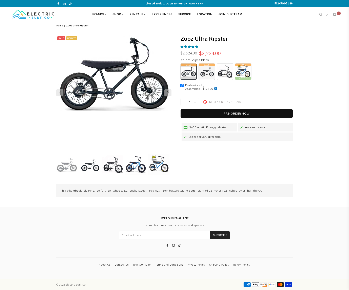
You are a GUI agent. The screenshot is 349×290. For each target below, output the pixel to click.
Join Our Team (230, 14)
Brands (98, 14)
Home (59, 25)
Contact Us (121, 264)
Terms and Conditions (169, 264)
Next (167, 92)
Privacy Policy (196, 264)
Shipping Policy (219, 264)
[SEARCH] (320, 14)
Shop (117, 14)
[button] (190, 47)
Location (204, 14)
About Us (104, 264)
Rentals (136, 14)
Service (184, 14)
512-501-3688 (283, 3)
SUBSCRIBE (220, 235)
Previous (59, 92)
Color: (195, 60)
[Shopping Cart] (334, 14)
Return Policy (241, 264)
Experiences (162, 14)
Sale (61, 38)
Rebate (71, 38)
